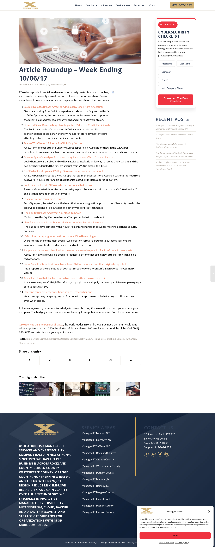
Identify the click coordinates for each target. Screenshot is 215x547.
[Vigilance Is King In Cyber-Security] (117, 389)
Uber (133, 338)
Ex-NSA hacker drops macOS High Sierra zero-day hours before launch (64, 171)
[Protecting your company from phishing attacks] (133, 389)
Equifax (74, 338)
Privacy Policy (133, 542)
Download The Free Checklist (176, 100)
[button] (209, 511)
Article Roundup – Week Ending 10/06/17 (70, 74)
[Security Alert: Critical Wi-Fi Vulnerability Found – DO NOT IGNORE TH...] (212, 274)
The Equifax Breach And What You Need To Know (52, 212)
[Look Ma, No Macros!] (2, 274)
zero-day (31, 343)
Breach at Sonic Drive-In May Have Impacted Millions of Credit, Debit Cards (67, 125)
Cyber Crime (39, 338)
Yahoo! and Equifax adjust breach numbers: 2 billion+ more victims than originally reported (75, 264)
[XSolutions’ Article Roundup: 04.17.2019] (41, 389)
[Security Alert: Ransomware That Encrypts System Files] (26, 389)
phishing (111, 338)
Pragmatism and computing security (44, 198)
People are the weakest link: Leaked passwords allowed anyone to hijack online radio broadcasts (78, 250)
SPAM (126, 338)
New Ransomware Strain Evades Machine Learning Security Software (63, 222)
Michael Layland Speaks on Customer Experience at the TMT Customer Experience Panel (173, 165)
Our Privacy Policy (166, 542)
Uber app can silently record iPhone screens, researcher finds (58, 291)
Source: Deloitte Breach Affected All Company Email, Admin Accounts (63, 106)
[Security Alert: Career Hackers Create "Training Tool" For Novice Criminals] (56, 389)
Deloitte (64, 338)
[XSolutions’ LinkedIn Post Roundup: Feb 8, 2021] (102, 389)
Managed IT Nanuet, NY (96, 433)
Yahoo (22, 343)
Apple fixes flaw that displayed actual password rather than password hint (65, 278)
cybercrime (53, 338)
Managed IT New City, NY (96, 439)
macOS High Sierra (95, 338)
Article (42, 84)
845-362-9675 (162, 447)
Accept (175, 535)
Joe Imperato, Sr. (58, 84)
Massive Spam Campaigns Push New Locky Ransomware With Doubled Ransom (69, 157)
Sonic (120, 338)
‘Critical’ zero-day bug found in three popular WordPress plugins (60, 236)
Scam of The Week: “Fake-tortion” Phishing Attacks (53, 143)
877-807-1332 (159, 443)
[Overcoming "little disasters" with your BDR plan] (87, 389)
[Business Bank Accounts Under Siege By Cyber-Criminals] (72, 389)
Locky (81, 338)
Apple (28, 338)
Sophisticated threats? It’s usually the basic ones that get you (58, 185)
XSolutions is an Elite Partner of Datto (41, 324)
